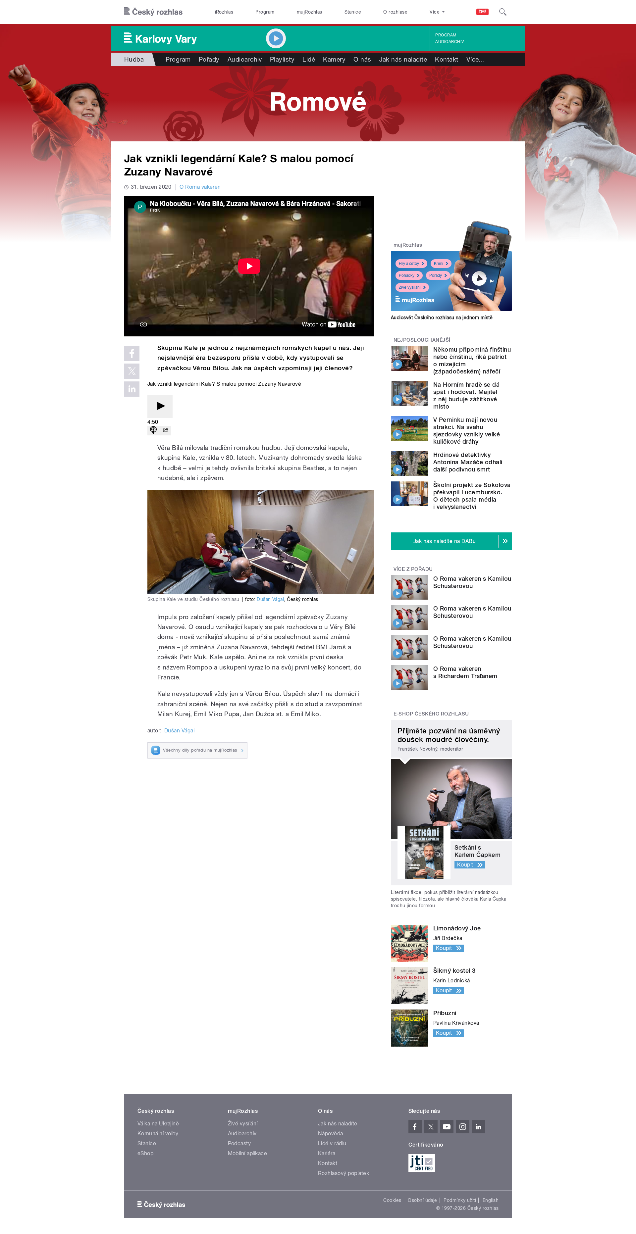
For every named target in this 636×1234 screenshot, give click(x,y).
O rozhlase (395, 12)
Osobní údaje (422, 1200)
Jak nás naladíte (403, 59)
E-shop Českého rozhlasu (431, 714)
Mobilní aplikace (247, 1153)
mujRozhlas (309, 12)
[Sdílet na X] (131, 371)
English (491, 1200)
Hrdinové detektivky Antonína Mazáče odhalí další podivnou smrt (468, 462)
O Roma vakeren (200, 187)
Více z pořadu (413, 569)
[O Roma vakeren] (318, 103)
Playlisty (282, 59)
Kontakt (446, 59)
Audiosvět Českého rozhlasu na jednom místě (442, 317)
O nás (362, 59)
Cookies (392, 1200)
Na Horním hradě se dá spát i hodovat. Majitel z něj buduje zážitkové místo (466, 395)
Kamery (334, 59)
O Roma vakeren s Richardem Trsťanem (465, 672)
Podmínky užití (460, 1200)
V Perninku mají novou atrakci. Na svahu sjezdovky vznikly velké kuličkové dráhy (466, 430)
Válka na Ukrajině (158, 1123)
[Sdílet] (165, 430)
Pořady (209, 59)
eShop (145, 1153)
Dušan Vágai (270, 599)
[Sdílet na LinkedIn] (131, 389)
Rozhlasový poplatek (343, 1173)
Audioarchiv (449, 41)
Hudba (134, 59)
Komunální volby (157, 1133)
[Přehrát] (160, 406)
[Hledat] (503, 12)
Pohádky (406, 275)
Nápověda (330, 1133)
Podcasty (239, 1143)
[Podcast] (153, 430)
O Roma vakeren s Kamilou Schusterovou (472, 582)
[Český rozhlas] (153, 12)
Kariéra (326, 1153)
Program (264, 12)
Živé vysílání (410, 287)
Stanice (352, 12)
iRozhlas (224, 12)
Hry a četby (409, 263)
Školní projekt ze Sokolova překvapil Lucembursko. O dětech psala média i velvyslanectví (471, 495)
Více (475, 59)
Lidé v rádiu (332, 1143)
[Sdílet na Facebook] (131, 353)
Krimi (438, 263)
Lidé (308, 59)
